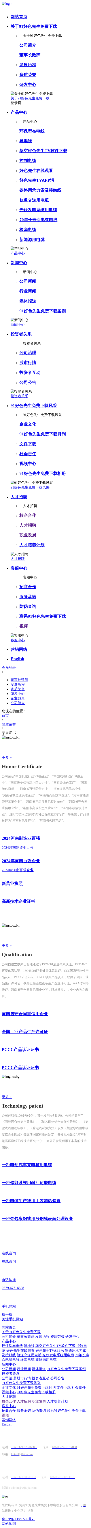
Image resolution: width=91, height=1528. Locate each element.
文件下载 (27, 444)
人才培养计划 (32, 545)
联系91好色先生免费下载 (42, 616)
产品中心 (19, 112)
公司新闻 (27, 281)
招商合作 (27, 586)
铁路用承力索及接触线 (40, 190)
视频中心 (27, 463)
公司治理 (27, 352)
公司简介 (27, 45)
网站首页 (19, 16)
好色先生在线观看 (36, 170)
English (17, 659)
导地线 (25, 140)
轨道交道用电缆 (34, 200)
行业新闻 (27, 291)
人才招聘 (19, 496)
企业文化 (27, 424)
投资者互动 (29, 372)
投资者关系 (21, 334)
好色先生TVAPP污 (36, 180)
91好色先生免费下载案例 (42, 311)
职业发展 (27, 535)
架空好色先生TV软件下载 (43, 150)
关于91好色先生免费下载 (34, 26)
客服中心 (19, 568)
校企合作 (27, 515)
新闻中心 (19, 262)
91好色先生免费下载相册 (42, 473)
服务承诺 (27, 596)
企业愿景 (18, 698)
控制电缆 (27, 160)
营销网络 (19, 649)
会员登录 (9, 668)
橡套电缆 (27, 229)
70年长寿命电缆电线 (38, 219)
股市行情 (27, 362)
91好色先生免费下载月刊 (42, 434)
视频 (23, 626)
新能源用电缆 (32, 239)
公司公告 (27, 382)
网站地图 (9, 1524)
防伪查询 (27, 606)
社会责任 (27, 453)
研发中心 (27, 84)
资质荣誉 (27, 74)
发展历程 (27, 64)
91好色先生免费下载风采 (34, 405)
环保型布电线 (32, 131)
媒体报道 (27, 301)
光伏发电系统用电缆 (38, 209)
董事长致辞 (29, 55)
